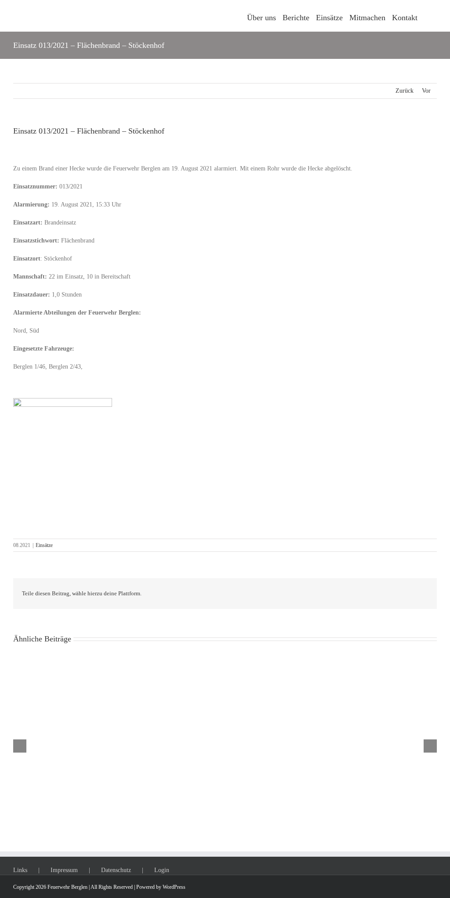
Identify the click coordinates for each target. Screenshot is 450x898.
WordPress (174, 887)
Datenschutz (116, 870)
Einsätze (44, 545)
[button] (427, 16)
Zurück (405, 90)
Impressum (64, 870)
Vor (426, 90)
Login (161, 870)
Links (20, 870)
